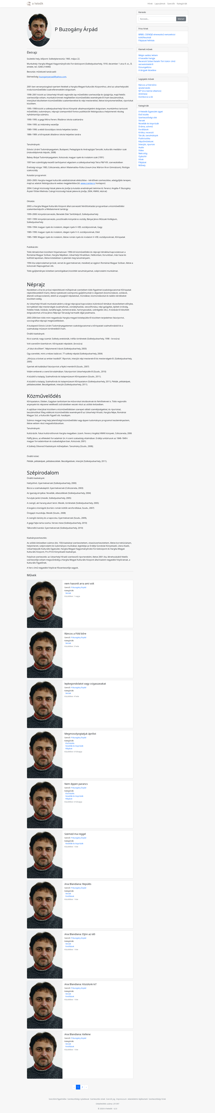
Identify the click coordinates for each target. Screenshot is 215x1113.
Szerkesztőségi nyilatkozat (78, 1099)
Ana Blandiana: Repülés (77, 884)
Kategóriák (182, 3)
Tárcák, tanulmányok (148, 135)
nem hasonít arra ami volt (79, 583)
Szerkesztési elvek (97, 1099)
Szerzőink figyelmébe (57, 1099)
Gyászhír (142, 156)
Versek (68, 593)
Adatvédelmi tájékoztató (138, 1099)
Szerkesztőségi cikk (147, 117)
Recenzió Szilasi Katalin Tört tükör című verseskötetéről (156, 63)
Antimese (142, 94)
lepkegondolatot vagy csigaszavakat (85, 683)
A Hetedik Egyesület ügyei (150, 111)
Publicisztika (144, 138)
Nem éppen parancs (76, 784)
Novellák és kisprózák (74, 746)
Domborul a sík (145, 96)
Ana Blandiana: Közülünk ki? (80, 984)
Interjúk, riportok (146, 144)
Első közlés (69, 743)
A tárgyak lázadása (147, 70)
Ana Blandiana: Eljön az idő (79, 934)
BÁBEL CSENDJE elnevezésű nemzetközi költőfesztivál (156, 36)
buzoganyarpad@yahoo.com (52, 76)
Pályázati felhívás (146, 40)
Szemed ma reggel (75, 834)
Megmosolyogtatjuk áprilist (80, 733)
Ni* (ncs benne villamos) (149, 91)
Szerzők (171, 3)
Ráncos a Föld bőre (75, 633)
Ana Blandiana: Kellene (77, 1034)
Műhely (141, 165)
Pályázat (68, 748)
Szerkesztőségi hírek (157, 1099)
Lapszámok (160, 3)
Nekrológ (142, 153)
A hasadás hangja (146, 58)
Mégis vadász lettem (148, 55)
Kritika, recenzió (146, 132)
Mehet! (181, 19)
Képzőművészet (145, 141)
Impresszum (121, 1099)
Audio (141, 147)
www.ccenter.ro (88, 183)
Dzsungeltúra (144, 67)
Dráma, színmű (145, 126)
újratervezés (144, 88)
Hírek (150, 3)
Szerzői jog (110, 1099)
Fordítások (69, 896)
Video (141, 150)
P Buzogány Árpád (78, 587)
